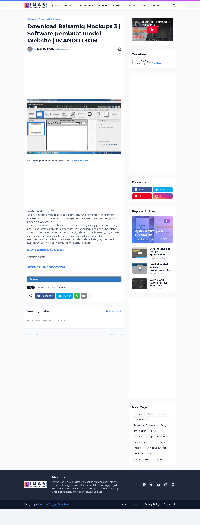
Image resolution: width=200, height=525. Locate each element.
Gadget (165, 425)
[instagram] (166, 484)
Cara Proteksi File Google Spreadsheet (160, 251)
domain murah (142, 459)
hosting (159, 459)
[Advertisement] (74, 77)
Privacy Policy (152, 504)
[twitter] (151, 484)
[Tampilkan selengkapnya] (91, 296)
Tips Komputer (142, 442)
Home (55, 5)
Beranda (31, 19)
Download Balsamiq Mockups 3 (45, 249)
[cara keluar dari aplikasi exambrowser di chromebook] (139, 268)
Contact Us (170, 504)
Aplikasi (151, 414)
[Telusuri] (173, 5)
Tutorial (133, 5)
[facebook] (144, 484)
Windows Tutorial (156, 447)
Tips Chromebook (159, 436)
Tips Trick (160, 442)
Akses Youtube (151, 5)
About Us (135, 504)
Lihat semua (112, 311)
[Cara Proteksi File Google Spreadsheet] (139, 252)
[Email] (84, 296)
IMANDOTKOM (79, 160)
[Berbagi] (118, 49)
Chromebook (86, 5)
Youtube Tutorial (143, 453)
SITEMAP (34, 267)
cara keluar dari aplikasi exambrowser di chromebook (159, 267)
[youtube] (158, 484)
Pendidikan (140, 431)
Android (68, 5)
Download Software (49, 19)
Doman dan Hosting (110, 5)
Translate (156, 63)
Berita (163, 414)
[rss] (173, 484)
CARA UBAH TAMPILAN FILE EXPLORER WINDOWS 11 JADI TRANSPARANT (160, 282)
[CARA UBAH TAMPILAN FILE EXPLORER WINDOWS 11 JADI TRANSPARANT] (139, 283)
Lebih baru (32, 334)
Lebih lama (116, 334)
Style (154, 431)
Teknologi (139, 436)
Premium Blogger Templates (53, 504)
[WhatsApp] (77, 296)
